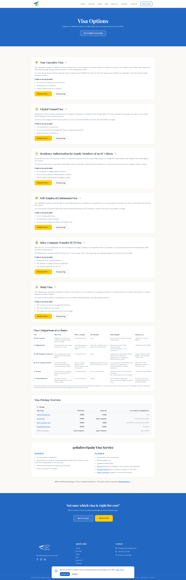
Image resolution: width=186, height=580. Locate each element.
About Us (114, 4)
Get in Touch (83, 518)
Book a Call (146, 4)
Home (83, 4)
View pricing (60, 94)
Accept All (65, 574)
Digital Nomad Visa (43, 427)
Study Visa (41, 419)
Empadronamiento (103, 469)
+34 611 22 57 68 (124, 552)
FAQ (106, 4)
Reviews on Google (124, 555)
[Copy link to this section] (66, 62)
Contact (134, 4)
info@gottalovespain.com (127, 548)
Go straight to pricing (93, 33)
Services (91, 4)
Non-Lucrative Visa (43, 423)
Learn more (120, 570)
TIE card (100, 466)
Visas (100, 4)
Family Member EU (43, 415)
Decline (74, 574)
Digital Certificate (103, 472)
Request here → (43, 94)
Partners (124, 4)
